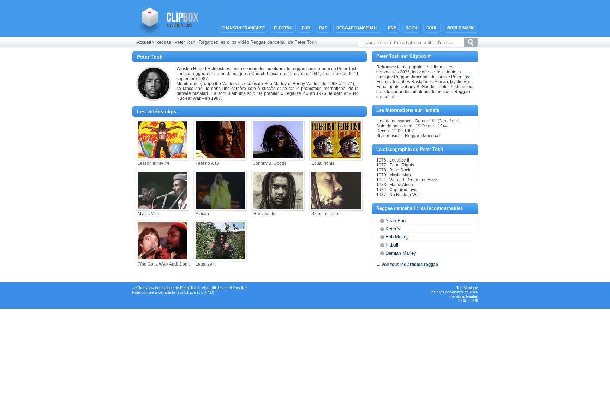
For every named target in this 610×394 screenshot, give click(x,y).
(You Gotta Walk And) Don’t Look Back (174, 264)
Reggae (163, 42)
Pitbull (391, 245)
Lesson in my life (154, 163)
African (202, 213)
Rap (323, 28)
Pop (306, 28)
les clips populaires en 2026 (454, 292)
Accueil (144, 42)
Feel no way (207, 163)
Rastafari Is (264, 213)
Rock (411, 28)
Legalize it (205, 264)
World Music (461, 28)
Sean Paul (396, 220)
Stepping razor (325, 213)
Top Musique (467, 288)
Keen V (393, 228)
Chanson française (243, 28)
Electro (283, 28)
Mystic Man (148, 213)
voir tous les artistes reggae (410, 264)
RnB (392, 28)
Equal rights (322, 163)
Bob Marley (397, 237)
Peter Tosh (185, 42)
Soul (431, 28)
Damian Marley (400, 253)
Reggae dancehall (357, 28)
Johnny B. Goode (270, 163)
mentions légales (463, 296)
